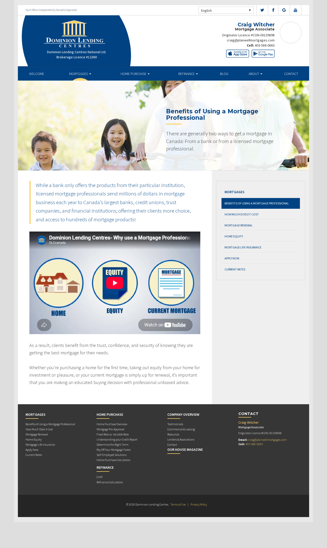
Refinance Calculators (110, 482)
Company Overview (183, 414)
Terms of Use (178, 504)
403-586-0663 (265, 45)
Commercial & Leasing (181, 429)
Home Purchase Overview (112, 424)
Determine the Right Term (113, 444)
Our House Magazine (185, 449)
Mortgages (79, 73)
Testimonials (175, 424)
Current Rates (235, 269)
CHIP (99, 477)
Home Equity (234, 236)
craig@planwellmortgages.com (251, 40)
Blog (224, 73)
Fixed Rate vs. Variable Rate (113, 434)
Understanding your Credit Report (117, 439)
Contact (291, 73)
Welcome (36, 73)
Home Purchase (134, 73)
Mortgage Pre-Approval (110, 429)
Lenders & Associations (180, 439)
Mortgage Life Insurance (243, 247)
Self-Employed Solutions (111, 455)
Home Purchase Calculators (113, 460)
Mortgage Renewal (239, 225)
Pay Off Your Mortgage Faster (114, 450)
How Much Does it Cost (242, 214)
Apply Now (232, 258)
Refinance (186, 73)
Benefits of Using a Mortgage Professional (257, 203)
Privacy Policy (199, 504)
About (254, 73)
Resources (173, 434)
